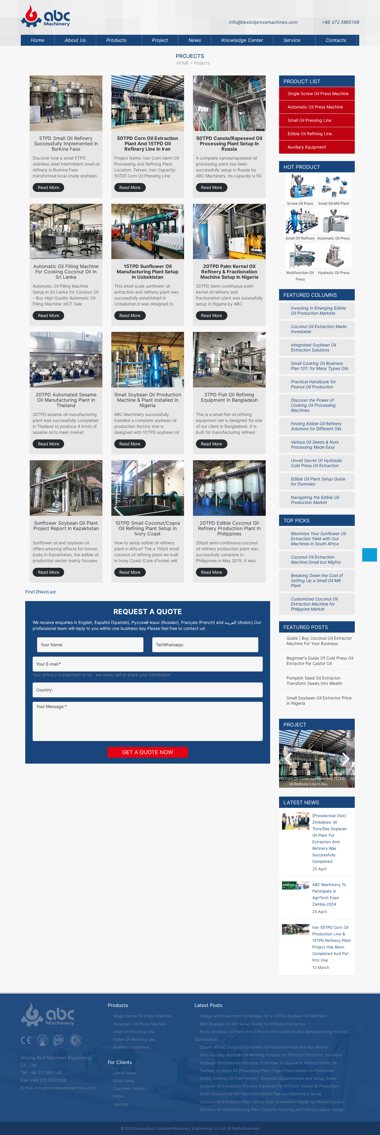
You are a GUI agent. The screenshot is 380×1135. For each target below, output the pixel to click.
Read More (48, 187)
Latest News (301, 802)
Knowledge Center (242, 40)
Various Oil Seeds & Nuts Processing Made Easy (315, 444)
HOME (183, 62)
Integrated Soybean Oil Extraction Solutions (313, 347)
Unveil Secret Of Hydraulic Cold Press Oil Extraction (316, 463)
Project (160, 40)
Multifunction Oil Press (300, 275)
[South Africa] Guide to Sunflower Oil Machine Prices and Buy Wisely (263, 1047)
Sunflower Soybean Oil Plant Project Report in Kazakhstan (66, 525)
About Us (75, 40)
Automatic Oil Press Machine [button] (315, 106)
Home (37, 40)
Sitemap (120, 1104)
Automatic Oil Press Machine (139, 1024)
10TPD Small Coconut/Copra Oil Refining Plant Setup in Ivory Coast (147, 528)
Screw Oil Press (300, 203)
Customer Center (128, 1088)
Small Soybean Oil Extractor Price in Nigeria (319, 700)
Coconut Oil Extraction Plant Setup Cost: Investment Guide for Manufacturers (271, 1101)
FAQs (117, 1096)
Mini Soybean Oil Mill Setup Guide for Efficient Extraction (252, 1024)
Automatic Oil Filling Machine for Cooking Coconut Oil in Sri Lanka (66, 272)
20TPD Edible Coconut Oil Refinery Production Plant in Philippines (229, 528)
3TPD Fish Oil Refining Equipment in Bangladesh (229, 397)
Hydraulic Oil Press (333, 272)
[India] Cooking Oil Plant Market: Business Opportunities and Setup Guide (267, 1078)
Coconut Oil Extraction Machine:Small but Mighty (316, 559)
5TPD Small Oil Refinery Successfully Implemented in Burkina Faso (66, 143)
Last (52, 591)
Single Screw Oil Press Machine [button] (318, 93)
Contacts (336, 40)
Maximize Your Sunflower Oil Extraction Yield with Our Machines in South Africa (318, 538)
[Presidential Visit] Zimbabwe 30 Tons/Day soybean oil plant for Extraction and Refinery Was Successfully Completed (329, 838)
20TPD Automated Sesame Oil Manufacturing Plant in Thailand (66, 400)
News (195, 40)
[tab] (317, 93)
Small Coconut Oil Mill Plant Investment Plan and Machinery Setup (260, 1093)
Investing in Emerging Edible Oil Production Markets (318, 310)
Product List (302, 81)
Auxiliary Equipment (131, 1047)
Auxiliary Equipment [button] (307, 146)
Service (292, 40)
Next (43, 591)
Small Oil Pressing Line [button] (309, 120)
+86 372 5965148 (340, 22)
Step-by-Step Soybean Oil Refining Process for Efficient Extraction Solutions (270, 1054)
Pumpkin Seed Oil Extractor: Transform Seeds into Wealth (314, 680)
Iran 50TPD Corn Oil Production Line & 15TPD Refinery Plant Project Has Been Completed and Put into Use (331, 943)
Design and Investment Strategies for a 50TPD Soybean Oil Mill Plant (263, 1015)
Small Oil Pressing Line (133, 1031)
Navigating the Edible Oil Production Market (315, 500)
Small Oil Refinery (300, 238)
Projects (202, 62)
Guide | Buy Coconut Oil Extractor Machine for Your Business (319, 641)
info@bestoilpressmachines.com (263, 22)
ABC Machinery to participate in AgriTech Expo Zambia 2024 (329, 894)
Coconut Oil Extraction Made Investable (318, 329)
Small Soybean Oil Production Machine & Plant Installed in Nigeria (147, 400)
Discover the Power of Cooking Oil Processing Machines (313, 405)
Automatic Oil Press (333, 238)
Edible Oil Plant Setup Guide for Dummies (318, 481)
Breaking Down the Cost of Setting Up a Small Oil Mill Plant (317, 580)
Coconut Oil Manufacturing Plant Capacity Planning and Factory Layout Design (272, 1109)
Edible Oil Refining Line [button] (310, 133)
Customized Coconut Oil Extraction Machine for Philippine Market (314, 603)
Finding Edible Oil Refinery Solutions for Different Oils (316, 426)
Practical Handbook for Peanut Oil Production (313, 384)
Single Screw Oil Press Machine (142, 1015)
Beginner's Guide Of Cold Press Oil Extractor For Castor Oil (319, 660)
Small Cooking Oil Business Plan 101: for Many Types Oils (319, 366)
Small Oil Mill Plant (333, 203)
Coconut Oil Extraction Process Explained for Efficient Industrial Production (269, 1086)
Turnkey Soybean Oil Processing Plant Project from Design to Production (266, 1070)
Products (116, 40)
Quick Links (123, 1080)
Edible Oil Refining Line (134, 1039)
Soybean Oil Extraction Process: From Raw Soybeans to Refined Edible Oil (268, 1062)
